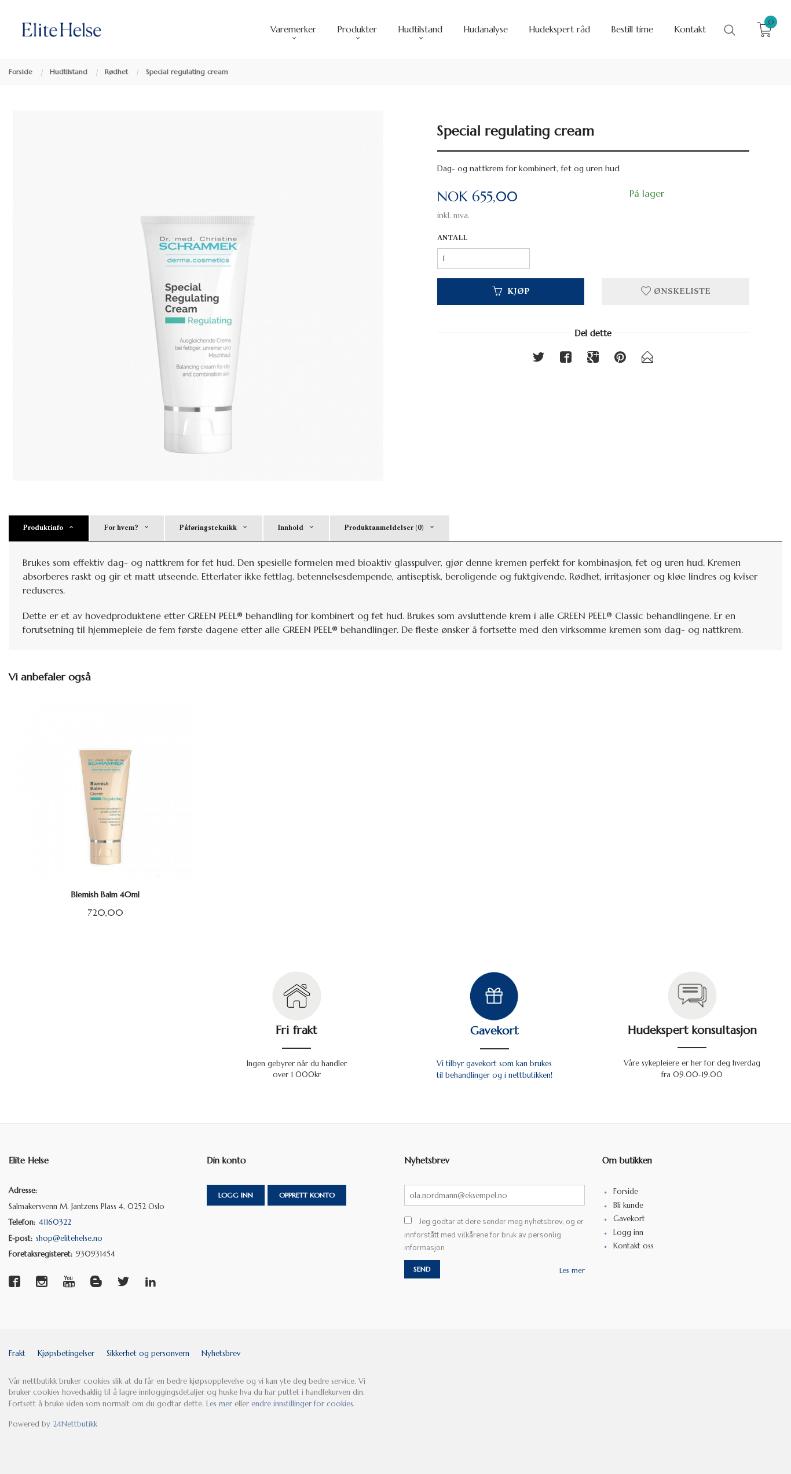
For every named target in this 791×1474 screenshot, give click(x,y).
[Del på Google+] (593, 359)
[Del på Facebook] (565, 359)
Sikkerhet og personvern (148, 1353)
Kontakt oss (633, 1246)
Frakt (17, 1353)
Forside (625, 1191)
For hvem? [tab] (121, 527)
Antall (452, 238)
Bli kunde (628, 1205)
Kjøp (518, 291)
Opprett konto (307, 1195)
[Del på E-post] (647, 359)
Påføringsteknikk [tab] (208, 527)
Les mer (572, 1270)
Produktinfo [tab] (43, 527)
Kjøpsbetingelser (66, 1353)
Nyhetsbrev (221, 1353)
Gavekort (494, 1030)
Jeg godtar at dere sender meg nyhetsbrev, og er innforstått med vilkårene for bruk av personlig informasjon (494, 1235)
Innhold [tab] (290, 527)
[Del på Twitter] (538, 359)
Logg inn (235, 1195)
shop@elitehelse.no (69, 1238)
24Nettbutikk (75, 1424)
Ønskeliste (681, 291)
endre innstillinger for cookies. (303, 1404)
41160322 (55, 1222)
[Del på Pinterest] (620, 359)
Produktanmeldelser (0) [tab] (384, 527)
